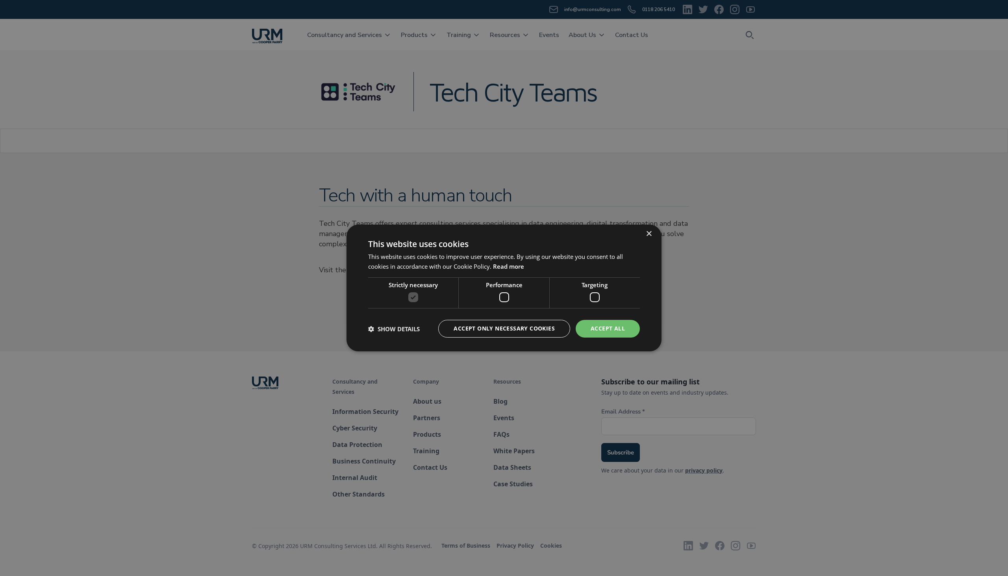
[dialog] (504, 288)
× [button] (649, 234)
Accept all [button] (608, 328)
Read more (508, 266)
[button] (394, 328)
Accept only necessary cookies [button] (504, 328)
